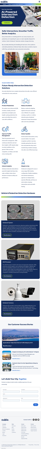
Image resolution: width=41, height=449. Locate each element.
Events (13, 429)
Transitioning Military (25, 433)
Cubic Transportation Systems (15, 4)
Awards (13, 430)
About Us (4, 425)
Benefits (22, 437)
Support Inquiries (34, 430)
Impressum (4, 435)
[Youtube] (38, 420)
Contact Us (7, 22)
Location (4, 430)
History (3, 432)
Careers (22, 424)
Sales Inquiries (33, 425)
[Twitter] (36, 420)
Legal (3, 433)
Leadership (4, 427)
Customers (14, 432)
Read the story (7, 346)
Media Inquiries (33, 427)
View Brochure (7, 235)
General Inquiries (34, 429)
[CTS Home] (4, 2)
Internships (23, 432)
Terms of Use (36, 444)
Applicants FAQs (24, 438)
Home (4, 4)
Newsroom (14, 425)
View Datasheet (7, 276)
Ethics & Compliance (6, 429)
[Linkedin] (34, 420)
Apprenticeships (24, 435)
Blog (12, 427)
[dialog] (3, 448)
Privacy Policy (31, 444)
